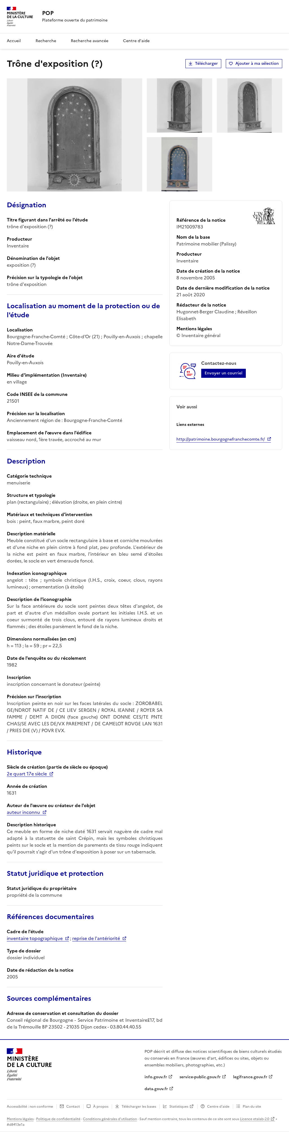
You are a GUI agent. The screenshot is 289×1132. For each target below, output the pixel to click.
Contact (73, 1106)
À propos (100, 1106)
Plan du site (252, 1106)
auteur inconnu (23, 812)
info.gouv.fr (155, 1077)
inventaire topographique (35, 938)
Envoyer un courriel (223, 373)
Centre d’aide (218, 1106)
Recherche (46, 41)
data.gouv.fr (156, 1089)
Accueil (14, 41)
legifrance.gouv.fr (250, 1077)
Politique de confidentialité (58, 1119)
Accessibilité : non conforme (30, 1106)
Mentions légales (20, 1119)
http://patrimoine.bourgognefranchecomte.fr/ (220, 439)
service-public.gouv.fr (200, 1077)
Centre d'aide (136, 41)
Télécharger (206, 63)
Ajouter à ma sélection (257, 63)
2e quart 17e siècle (27, 773)
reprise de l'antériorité (96, 938)
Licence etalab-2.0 (254, 1119)
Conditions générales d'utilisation (110, 1119)
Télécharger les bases (139, 1106)
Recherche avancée (89, 41)
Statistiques (178, 1106)
